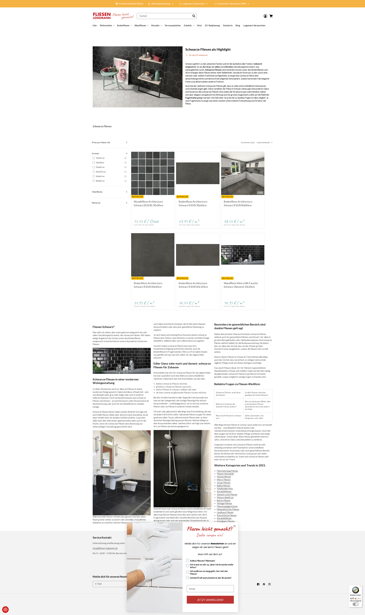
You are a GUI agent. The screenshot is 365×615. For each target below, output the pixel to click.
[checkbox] (110, 158)
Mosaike (155, 25)
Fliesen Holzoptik (225, 474)
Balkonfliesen (223, 485)
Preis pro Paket (101, 142)
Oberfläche (97, 192)
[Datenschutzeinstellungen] (5, 609)
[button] (188, 25)
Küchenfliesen (224, 477)
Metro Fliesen (224, 480)
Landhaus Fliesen (225, 512)
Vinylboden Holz (225, 488)
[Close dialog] (234, 526)
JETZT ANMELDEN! (210, 599)
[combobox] (167, 16)
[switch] (355, 604)
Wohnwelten (106, 25)
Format (95, 153)
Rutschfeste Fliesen (227, 515)
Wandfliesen (140, 25)
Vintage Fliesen (224, 503)
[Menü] (360, 586)
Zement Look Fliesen (227, 494)
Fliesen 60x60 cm (225, 497)
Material (96, 203)
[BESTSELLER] (152, 173)
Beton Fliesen (223, 500)
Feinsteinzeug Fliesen (227, 471)
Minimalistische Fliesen (228, 509)
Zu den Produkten (198, 55)
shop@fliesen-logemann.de (105, 548)
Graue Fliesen (223, 483)
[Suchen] (194, 16)
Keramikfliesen (224, 491)
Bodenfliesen (123, 25)
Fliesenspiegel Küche (227, 506)
